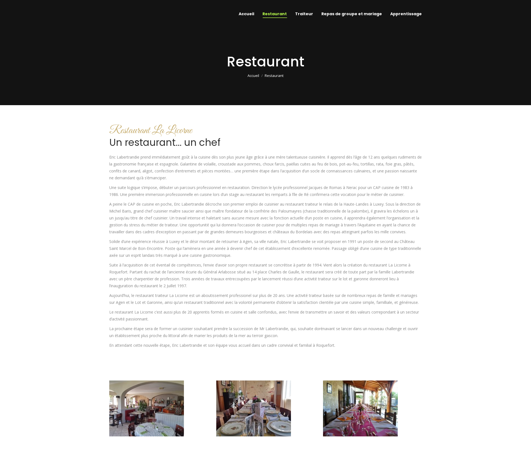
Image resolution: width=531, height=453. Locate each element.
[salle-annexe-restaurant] (253, 408)
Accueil (253, 75)
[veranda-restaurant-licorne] (360, 408)
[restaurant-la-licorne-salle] (146, 408)
